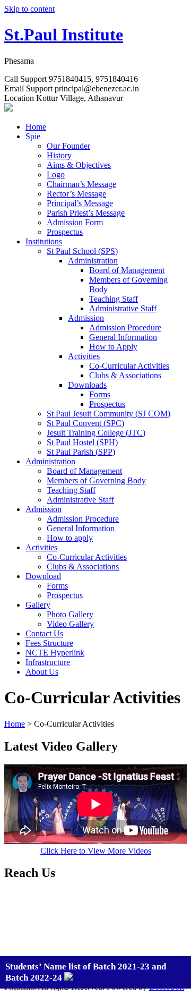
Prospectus (65, 231)
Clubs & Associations (125, 375)
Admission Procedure (125, 327)
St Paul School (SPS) (82, 251)
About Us (41, 671)
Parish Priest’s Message (86, 212)
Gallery (37, 604)
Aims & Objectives (79, 164)
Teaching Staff (113, 298)
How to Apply (113, 346)
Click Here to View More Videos (95, 850)
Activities (84, 356)
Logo (56, 174)
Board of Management (126, 270)
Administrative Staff (123, 308)
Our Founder (68, 145)
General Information (123, 337)
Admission (86, 317)
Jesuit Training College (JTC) (96, 432)
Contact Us (44, 633)
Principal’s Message (80, 203)
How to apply (70, 537)
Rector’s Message (76, 193)
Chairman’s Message (81, 184)
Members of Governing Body (96, 480)
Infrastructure (47, 662)
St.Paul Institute (63, 34)
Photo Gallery (70, 614)
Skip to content (29, 8)
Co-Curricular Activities (129, 365)
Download (43, 576)
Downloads (87, 384)
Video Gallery (70, 623)
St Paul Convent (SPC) (85, 423)
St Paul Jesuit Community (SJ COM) (108, 413)
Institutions (43, 241)
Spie (32, 136)
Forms (99, 394)
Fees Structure (49, 643)
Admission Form (75, 222)
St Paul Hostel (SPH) (82, 442)
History (59, 155)
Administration (93, 260)
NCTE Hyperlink (54, 652)
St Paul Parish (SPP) (81, 451)
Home (35, 126)
